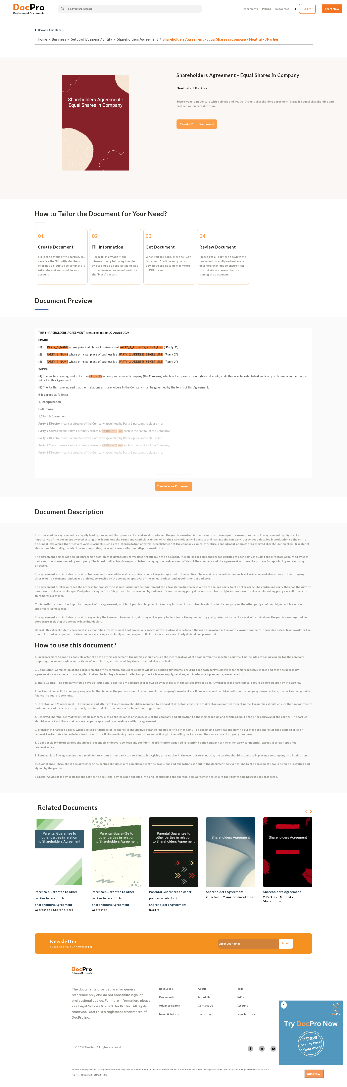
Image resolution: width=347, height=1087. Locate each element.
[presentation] (306, 812)
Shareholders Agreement (137, 39)
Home (42, 39)
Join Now (313, 1074)
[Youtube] (273, 1048)
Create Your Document (197, 124)
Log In (307, 8)
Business (59, 39)
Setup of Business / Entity (91, 39)
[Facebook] (250, 1048)
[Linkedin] (262, 1048)
